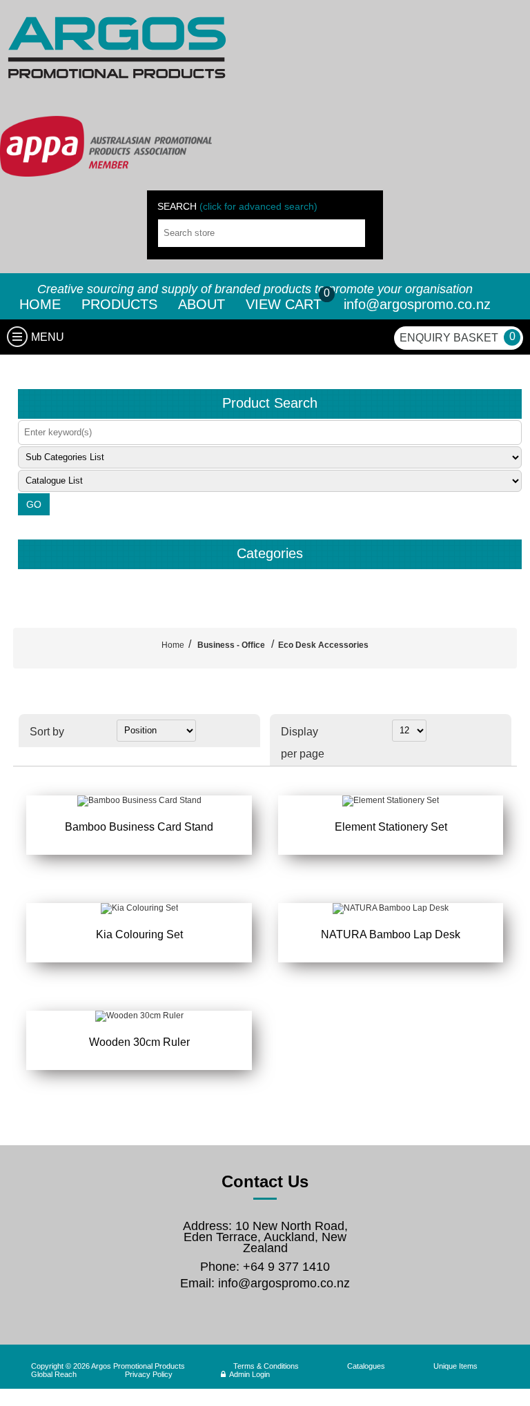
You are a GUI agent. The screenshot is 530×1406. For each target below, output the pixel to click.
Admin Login (249, 1374)
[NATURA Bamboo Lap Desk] (390, 908)
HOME (40, 304)
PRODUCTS (119, 304)
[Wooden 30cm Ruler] (138, 1016)
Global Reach (54, 1374)
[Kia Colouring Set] (138, 908)
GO (33, 504)
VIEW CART (286, 304)
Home (172, 645)
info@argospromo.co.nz (417, 304)
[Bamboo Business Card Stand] (138, 800)
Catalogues (366, 1366)
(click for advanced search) (258, 206)
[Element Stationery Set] (390, 800)
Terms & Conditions (266, 1366)
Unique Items (455, 1366)
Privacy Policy (149, 1374)
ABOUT (201, 304)
